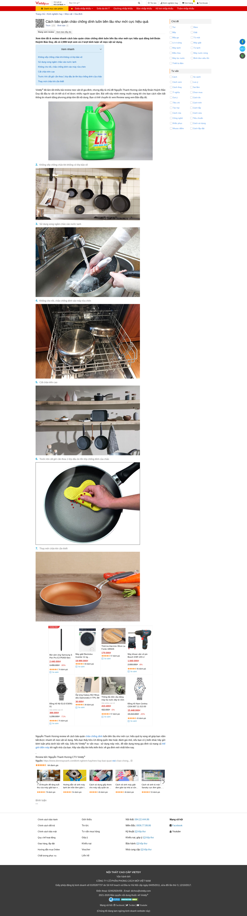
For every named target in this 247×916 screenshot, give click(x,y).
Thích (48, 25)
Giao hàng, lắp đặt (46, 843)
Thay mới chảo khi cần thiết (51, 81)
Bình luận (61, 25)
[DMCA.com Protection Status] (129, 900)
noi (114, 761)
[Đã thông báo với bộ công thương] (114, 899)
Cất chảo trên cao (46, 71)
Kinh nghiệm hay (170, 3)
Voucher (86, 849)
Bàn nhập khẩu (144, 8)
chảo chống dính (93, 736)
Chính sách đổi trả (46, 825)
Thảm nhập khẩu (185, 8)
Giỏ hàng (189, 2)
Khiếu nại (86, 843)
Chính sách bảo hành (48, 819)
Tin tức (153, 3)
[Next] (163, 782)
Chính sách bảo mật (47, 831)
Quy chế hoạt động (46, 837)
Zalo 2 (242, 49)
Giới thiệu (87, 819)
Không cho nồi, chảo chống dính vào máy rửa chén (62, 67)
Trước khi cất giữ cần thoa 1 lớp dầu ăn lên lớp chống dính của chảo (70, 76)
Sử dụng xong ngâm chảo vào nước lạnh (57, 62)
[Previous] (38, 782)
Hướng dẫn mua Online (49, 849)
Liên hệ (85, 855)
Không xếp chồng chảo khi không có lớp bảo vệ (60, 57)
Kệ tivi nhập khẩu (164, 8)
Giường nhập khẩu (123, 8)
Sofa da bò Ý (103, 8)
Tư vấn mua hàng (91, 831)
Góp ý (85, 837)
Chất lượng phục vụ (47, 855)
